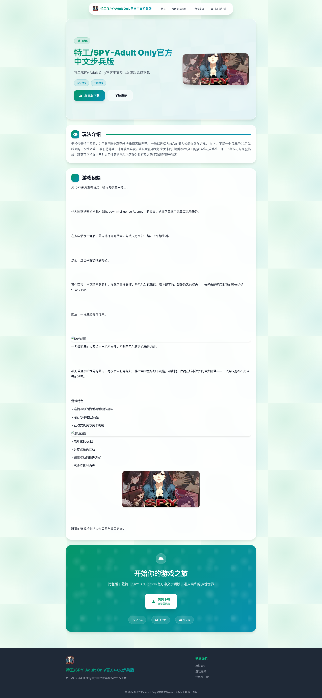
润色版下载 (202, 677)
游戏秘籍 (200, 671)
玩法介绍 (200, 665)
